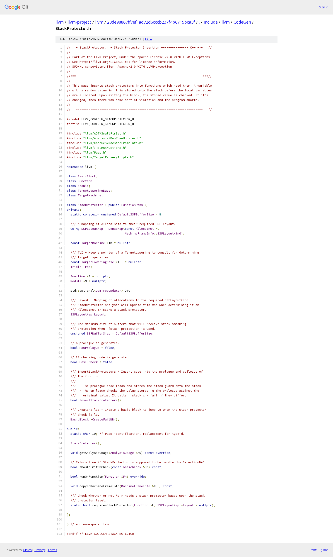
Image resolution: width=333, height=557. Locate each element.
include (211, 22)
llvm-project (79, 22)
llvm (60, 22)
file (148, 39)
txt (314, 550)
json (324, 550)
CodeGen (242, 22)
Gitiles (27, 550)
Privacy (39, 550)
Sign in (323, 7)
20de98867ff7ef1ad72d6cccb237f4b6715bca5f (151, 22)
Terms (52, 550)
